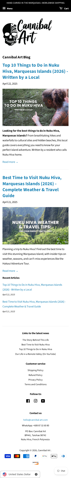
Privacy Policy (35, 380)
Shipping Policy (35, 370)
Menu (9, 8)
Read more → (10, 162)
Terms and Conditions (36, 384)
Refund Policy (35, 375)
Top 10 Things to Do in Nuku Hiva (35, 349)
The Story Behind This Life (35, 340)
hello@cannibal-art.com (35, 420)
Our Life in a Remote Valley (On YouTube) (35, 354)
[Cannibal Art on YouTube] (43, 401)
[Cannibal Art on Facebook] (28, 401)
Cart (66, 8)
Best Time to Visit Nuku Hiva (35, 344)
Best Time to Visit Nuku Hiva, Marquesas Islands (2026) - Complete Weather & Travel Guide (31, 186)
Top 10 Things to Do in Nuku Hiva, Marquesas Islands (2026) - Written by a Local (35, 71)
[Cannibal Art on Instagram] (35, 401)
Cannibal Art (44, 450)
